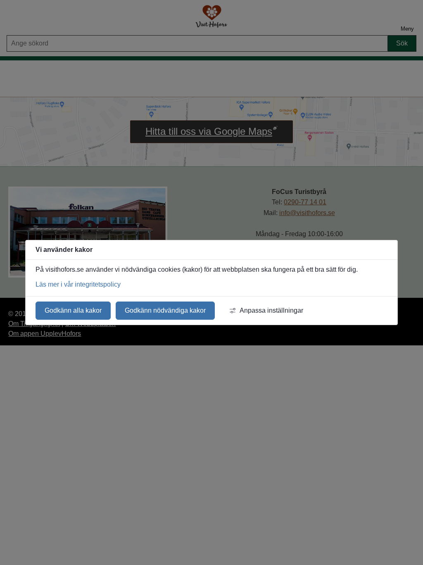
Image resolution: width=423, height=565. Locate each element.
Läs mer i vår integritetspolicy (78, 284)
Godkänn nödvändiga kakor (165, 310)
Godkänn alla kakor (73, 310)
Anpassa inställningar (271, 310)
